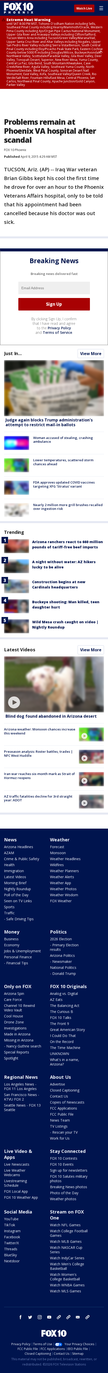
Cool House (13, 1016)
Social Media (18, 1212)
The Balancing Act (64, 1005)
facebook (21, 1317)
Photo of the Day (64, 1192)
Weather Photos (63, 888)
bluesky (68, 1317)
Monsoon (58, 852)
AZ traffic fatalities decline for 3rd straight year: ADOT (38, 798)
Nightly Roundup (17, 888)
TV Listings (59, 1126)
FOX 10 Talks (60, 1017)
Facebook (12, 1237)
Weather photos (63, 1198)
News (10, 840)
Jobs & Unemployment (22, 951)
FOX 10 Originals (68, 986)
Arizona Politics (62, 955)
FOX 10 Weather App (21, 1197)
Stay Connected (68, 1151)
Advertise (57, 1084)
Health (9, 864)
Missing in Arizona (18, 1040)
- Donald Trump (63, 973)
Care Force (13, 999)
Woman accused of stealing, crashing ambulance (63, 439)
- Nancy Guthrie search (22, 1046)
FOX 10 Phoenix (15, 150)
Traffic (9, 912)
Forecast (57, 846)
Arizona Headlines (18, 846)
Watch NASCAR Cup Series (66, 1249)
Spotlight (11, 1058)
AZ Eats (56, 999)
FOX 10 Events (62, 1164)
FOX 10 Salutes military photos (68, 1178)
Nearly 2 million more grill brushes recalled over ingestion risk (68, 507)
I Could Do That (63, 1035)
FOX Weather (61, 900)
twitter (30, 1317)
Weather (60, 840)
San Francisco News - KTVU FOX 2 (21, 1097)
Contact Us (59, 1096)
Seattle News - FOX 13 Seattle (22, 1107)
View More (90, 353)
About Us (60, 1077)
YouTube (11, 1218)
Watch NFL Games (65, 1225)
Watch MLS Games (65, 1291)
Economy (11, 945)
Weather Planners (64, 870)
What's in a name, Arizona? (64, 1061)
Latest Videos (19, 650)
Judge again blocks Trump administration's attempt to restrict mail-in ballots (49, 422)
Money (11, 932)
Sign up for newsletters (68, 1170)
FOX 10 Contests (63, 1158)
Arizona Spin (14, 993)
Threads (10, 1249)
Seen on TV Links (18, 900)
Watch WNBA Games (67, 1285)
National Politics (63, 967)
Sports (9, 906)
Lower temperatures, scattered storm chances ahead (63, 462)
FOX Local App (16, 1191)
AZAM (9, 852)
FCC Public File (62, 1114)
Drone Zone (14, 1022)
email (78, 1317)
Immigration (14, 870)
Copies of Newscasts (67, 1102)
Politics (58, 932)
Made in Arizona (17, 1034)
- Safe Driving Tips (19, 919)
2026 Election (61, 939)
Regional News (21, 1077)
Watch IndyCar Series (67, 1258)
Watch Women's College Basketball (65, 1276)
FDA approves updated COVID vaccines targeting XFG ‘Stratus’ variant (64, 484)
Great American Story (67, 1029)
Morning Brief (15, 882)
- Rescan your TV (64, 1132)
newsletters (87, 1317)
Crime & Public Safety (21, 858)
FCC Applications (63, 1108)
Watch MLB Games (66, 1241)
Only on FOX (17, 986)
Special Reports (16, 1052)
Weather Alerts (62, 876)
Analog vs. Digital (64, 993)
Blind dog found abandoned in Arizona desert (51, 716)
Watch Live (84, 8)
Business (11, 939)
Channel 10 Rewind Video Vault (19, 1007)
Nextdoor (12, 1261)
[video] (54, 684)
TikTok (9, 1225)
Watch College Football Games (69, 1233)
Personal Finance (18, 957)
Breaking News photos (68, 1186)
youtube (49, 1317)
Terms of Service (57, 332)
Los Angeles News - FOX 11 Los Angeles (20, 1086)
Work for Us (60, 1138)
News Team (60, 1120)
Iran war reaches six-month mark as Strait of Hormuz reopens (39, 776)
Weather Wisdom (64, 894)
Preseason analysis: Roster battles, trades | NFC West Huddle (38, 753)
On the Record (62, 1041)
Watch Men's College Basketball (67, 1266)
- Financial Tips (16, 963)
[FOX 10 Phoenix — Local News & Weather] (18, 8)
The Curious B (61, 1011)
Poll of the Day (16, 894)
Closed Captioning (64, 1090)
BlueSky (10, 1255)
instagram (40, 1317)
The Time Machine (65, 1047)
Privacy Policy (59, 328)
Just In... (13, 353)
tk (59, 1317)
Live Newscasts (16, 1164)
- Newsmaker (61, 961)
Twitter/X (11, 1243)
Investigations (15, 1028)
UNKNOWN (59, 1053)
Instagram (12, 1231)
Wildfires (57, 864)
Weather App (60, 882)
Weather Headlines (65, 858)
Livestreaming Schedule (15, 1183)
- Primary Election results (64, 947)
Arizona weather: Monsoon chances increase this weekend (39, 731)
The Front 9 (59, 1023)
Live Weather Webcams (14, 1172)
